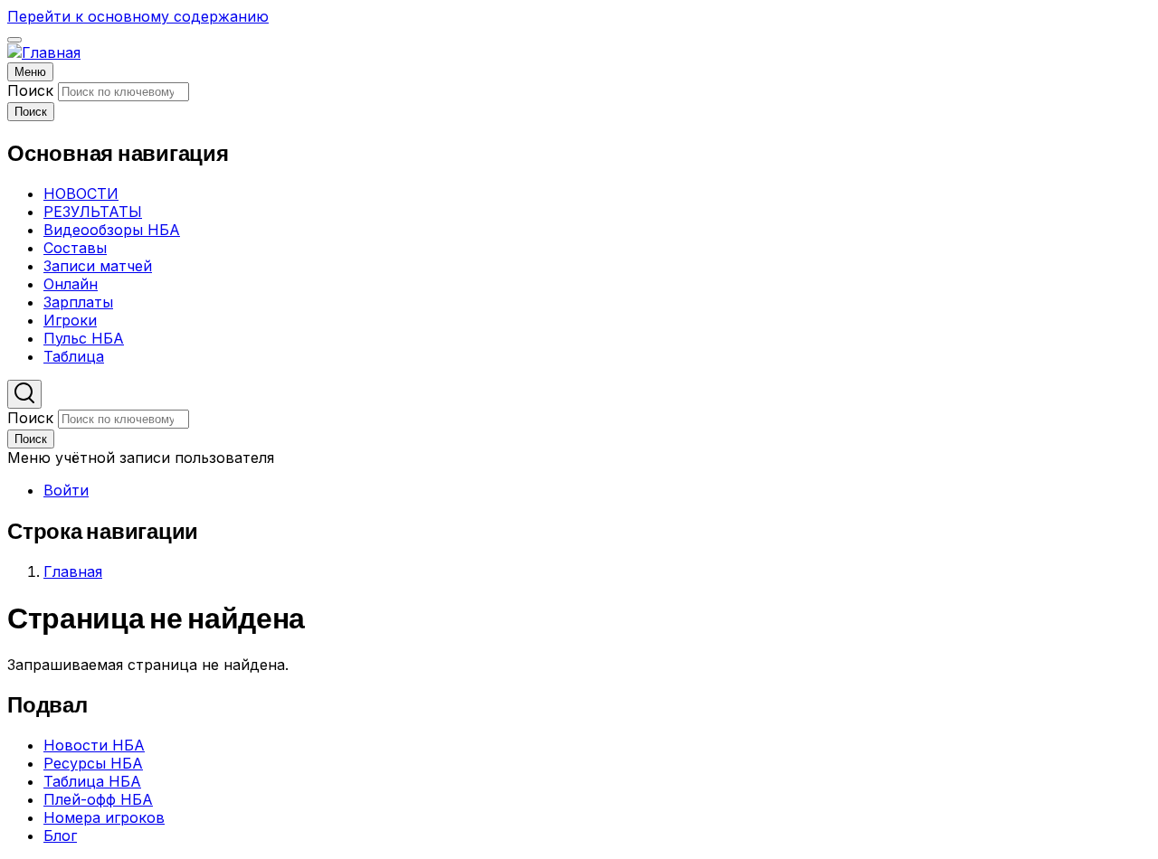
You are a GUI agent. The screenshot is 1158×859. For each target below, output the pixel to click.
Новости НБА (94, 745)
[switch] (14, 39)
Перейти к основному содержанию (138, 16)
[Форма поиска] (24, 394)
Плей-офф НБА (98, 799)
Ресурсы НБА (93, 763)
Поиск (30, 90)
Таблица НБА (92, 781)
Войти (66, 490)
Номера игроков (104, 817)
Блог (60, 835)
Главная (72, 571)
